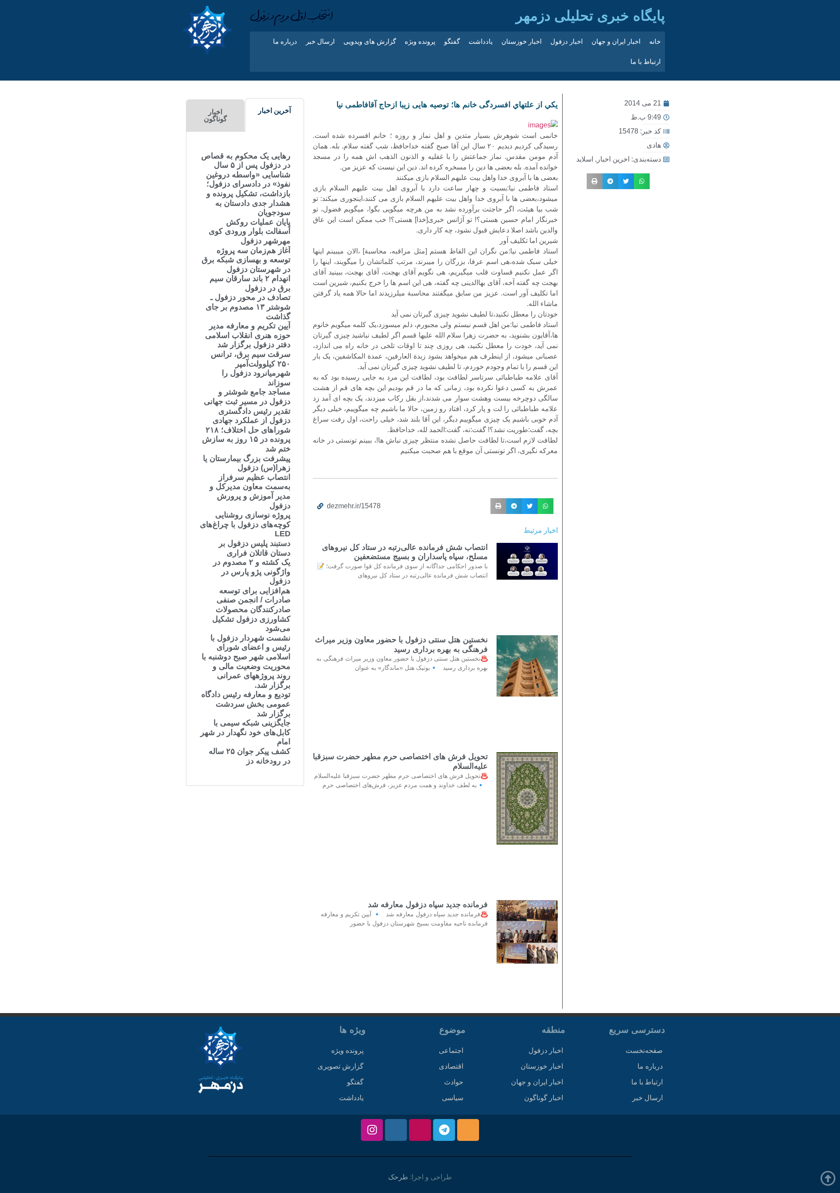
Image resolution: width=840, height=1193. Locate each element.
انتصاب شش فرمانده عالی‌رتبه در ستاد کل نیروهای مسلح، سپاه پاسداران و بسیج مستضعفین (405, 552)
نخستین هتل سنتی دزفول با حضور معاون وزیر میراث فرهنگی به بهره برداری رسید (401, 644)
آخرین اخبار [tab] (274, 110)
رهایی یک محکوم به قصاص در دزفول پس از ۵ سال (245, 160)
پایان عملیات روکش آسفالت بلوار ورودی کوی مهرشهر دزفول (249, 231)
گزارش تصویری (341, 1066)
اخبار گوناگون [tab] (215, 115)
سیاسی (452, 1098)
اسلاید (584, 159)
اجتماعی (451, 1050)
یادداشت (481, 41)
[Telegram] (444, 1130)
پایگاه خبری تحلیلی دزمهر (590, 16)
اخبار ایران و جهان (616, 41)
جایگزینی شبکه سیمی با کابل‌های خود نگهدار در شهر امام (245, 732)
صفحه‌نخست (644, 1050)
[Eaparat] (420, 1130)
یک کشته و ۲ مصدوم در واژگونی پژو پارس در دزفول (251, 571)
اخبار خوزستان (521, 41)
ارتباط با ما (645, 61)
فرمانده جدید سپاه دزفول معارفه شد (428, 904)
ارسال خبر (320, 41)
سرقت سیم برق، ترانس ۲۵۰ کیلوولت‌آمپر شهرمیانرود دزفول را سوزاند (250, 368)
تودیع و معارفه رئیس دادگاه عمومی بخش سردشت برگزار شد (245, 704)
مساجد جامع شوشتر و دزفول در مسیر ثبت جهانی (247, 396)
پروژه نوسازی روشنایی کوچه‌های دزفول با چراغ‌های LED (245, 524)
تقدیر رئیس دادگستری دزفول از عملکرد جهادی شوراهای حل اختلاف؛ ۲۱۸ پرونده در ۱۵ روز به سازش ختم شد (246, 430)
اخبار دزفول (566, 41)
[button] (642, 181)
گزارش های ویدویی (369, 41)
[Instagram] (372, 1130)
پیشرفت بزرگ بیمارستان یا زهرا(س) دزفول (246, 463)
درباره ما (285, 41)
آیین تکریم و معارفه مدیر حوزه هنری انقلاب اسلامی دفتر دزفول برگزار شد (247, 335)
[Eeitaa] (468, 1130)
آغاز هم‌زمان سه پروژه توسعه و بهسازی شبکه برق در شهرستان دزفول (246, 260)
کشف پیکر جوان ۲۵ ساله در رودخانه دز (249, 756)
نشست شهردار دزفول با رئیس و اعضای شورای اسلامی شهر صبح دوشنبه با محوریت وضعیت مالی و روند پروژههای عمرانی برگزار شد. (246, 661)
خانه (655, 41)
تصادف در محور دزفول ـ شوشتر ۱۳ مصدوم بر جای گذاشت (248, 306)
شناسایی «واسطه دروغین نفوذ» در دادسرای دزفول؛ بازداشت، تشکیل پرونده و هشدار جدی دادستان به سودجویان (248, 193)
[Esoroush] (396, 1130)
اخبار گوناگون (543, 1098)
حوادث (453, 1082)
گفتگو (452, 41)
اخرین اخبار (613, 159)
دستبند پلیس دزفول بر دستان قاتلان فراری (254, 548)
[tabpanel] (245, 458)
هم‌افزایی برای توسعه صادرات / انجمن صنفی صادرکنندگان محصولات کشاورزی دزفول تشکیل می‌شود (251, 609)
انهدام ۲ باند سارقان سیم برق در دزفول (250, 283)
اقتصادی (451, 1066)
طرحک (398, 1177)
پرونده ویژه (420, 41)
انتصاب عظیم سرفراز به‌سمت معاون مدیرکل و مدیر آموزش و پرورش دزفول (250, 491)
